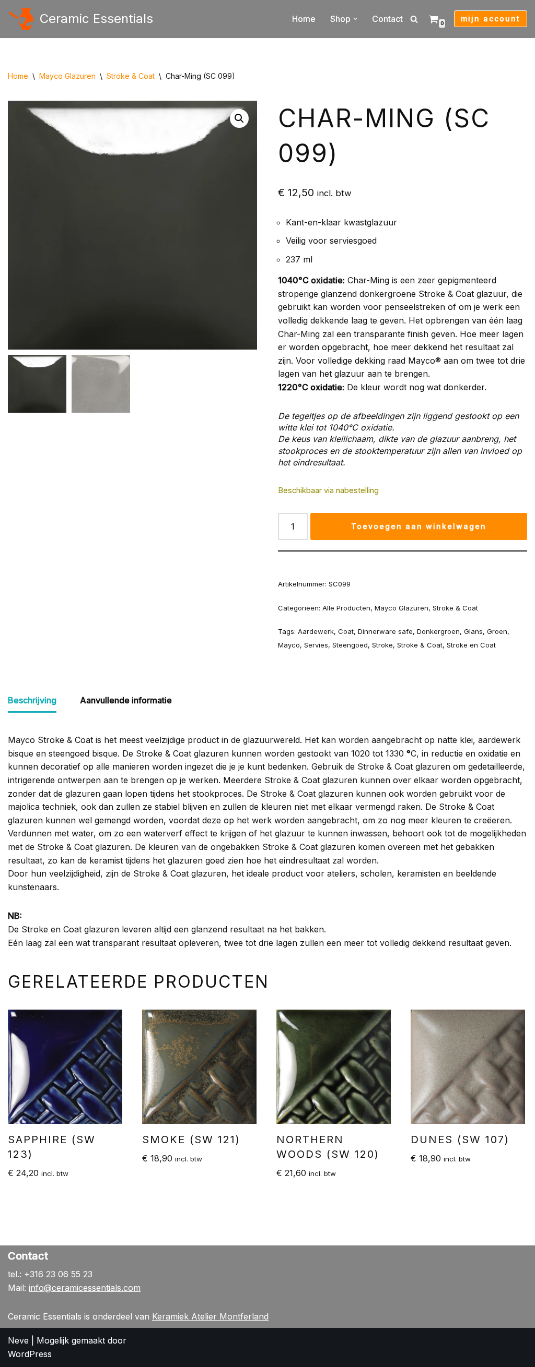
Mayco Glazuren (67, 75)
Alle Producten (346, 608)
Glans (473, 631)
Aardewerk (316, 631)
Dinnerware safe (385, 631)
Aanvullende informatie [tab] (126, 700)
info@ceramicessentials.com (85, 1287)
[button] (355, 19)
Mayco (289, 645)
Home (304, 19)
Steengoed (350, 645)
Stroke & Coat (131, 75)
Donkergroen (438, 631)
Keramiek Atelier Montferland (210, 1316)
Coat (346, 631)
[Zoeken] (414, 19)
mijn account (490, 18)
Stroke (382, 645)
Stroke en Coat (471, 645)
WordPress (30, 1354)
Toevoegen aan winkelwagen (418, 526)
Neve (18, 1340)
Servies (316, 645)
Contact (387, 19)
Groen (497, 631)
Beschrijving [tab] (32, 700)
